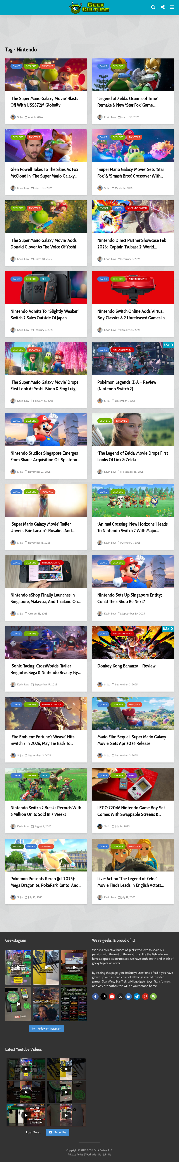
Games (16, 66)
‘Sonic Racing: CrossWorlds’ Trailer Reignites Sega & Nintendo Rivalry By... (45, 669)
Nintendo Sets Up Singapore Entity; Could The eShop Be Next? (129, 598)
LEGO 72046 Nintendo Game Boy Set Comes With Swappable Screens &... (131, 811)
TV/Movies (47, 66)
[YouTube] (112, 996)
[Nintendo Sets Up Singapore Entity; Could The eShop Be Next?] (133, 571)
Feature (104, 208)
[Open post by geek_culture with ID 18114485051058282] (18, 1004)
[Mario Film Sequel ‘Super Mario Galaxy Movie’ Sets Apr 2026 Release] (133, 713)
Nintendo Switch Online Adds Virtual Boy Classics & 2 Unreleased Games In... (132, 314)
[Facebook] (95, 996)
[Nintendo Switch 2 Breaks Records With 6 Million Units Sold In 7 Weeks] (46, 784)
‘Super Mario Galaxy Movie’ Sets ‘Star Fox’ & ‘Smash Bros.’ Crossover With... (130, 172)
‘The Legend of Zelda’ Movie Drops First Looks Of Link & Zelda (132, 456)
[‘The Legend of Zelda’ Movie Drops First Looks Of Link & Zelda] (133, 429)
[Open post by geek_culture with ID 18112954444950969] (18, 967)
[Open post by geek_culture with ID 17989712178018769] (46, 1004)
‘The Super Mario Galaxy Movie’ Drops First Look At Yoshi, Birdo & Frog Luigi (44, 385)
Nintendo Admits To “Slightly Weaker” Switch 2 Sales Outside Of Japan (44, 314)
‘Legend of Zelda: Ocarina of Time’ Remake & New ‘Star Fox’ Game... (127, 101)
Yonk (106, 826)
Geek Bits (31, 66)
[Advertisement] (89, 33)
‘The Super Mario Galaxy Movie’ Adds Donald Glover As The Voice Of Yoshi (43, 243)
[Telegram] (137, 996)
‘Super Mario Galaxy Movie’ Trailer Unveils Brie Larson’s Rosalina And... (42, 527)
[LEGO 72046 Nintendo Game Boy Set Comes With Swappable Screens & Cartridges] (133, 784)
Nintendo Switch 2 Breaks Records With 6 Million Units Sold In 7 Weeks (45, 811)
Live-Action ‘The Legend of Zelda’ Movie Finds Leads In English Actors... (130, 882)
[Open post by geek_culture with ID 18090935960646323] (74, 967)
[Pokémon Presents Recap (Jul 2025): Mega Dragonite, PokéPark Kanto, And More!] (46, 855)
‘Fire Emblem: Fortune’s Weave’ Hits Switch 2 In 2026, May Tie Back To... (42, 740)
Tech (44, 279)
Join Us (107, 1154)
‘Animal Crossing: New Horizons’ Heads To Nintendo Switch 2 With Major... (132, 527)
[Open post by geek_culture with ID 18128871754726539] (46, 967)
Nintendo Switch (137, 208)
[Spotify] (153, 996)
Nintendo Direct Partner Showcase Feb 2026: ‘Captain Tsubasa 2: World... (131, 243)
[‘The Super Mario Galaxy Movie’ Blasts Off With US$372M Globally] (46, 74)
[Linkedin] (128, 996)
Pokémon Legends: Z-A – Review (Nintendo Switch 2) (126, 385)
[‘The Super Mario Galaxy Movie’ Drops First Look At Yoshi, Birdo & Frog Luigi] (46, 358)
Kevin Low (109, 117)
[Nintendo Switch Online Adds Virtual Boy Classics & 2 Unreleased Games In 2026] (133, 287)
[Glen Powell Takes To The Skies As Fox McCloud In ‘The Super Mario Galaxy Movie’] (46, 145)
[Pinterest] (145, 996)
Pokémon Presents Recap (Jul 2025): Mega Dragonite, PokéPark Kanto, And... (45, 882)
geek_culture (18, 953)
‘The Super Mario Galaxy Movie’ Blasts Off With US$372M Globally (44, 101)
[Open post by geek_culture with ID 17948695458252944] (74, 1004)
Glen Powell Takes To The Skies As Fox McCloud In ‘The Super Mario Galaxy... (44, 172)
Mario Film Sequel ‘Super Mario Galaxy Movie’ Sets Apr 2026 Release (131, 740)
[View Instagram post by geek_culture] (28, 982)
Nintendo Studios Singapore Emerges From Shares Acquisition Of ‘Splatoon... (45, 456)
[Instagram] (103, 996)
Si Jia (20, 117)
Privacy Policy (75, 1154)
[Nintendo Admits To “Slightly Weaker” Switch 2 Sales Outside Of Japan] (46, 287)
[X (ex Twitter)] (120, 996)
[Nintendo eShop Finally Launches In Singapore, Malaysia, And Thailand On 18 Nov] (46, 571)
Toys (131, 775)
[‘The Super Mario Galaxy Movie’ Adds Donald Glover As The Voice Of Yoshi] (46, 216)
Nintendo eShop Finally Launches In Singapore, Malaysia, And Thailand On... (45, 598)
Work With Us (93, 1154)
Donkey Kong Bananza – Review (126, 666)
